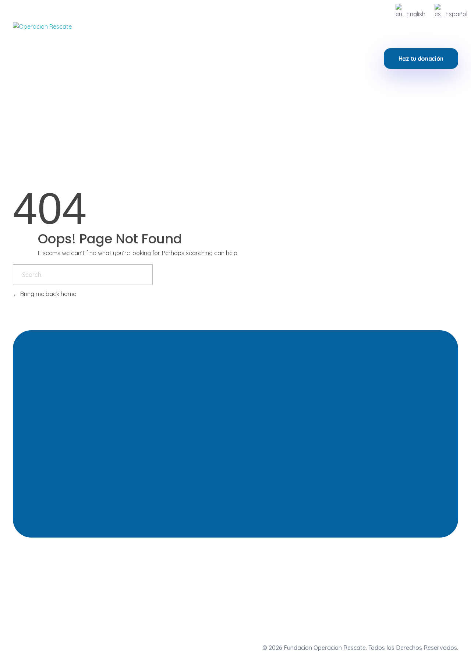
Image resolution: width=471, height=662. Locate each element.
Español (456, 14)
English (416, 14)
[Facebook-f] (414, 590)
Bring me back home (47, 293)
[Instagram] (380, 590)
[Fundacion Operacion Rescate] (49, 58)
